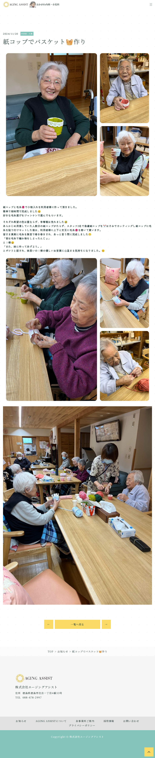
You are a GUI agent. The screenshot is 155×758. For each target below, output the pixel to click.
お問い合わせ (131, 721)
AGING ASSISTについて (51, 721)
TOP (51, 651)
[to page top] (148, 751)
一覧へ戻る (77, 624)
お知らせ (63, 651)
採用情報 (109, 721)
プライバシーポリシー (82, 725)
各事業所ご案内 (85, 721)
